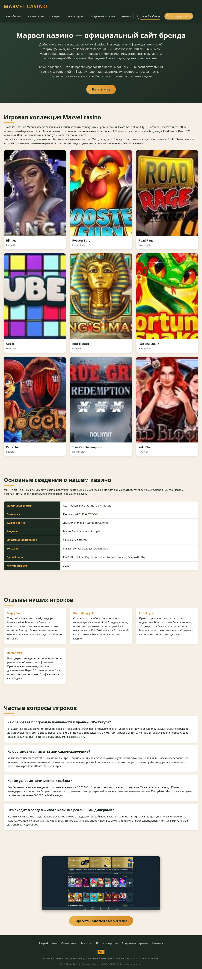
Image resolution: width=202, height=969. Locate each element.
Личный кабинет (150, 16)
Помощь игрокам (75, 16)
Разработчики (14, 16)
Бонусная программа (103, 16)
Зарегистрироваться (179, 16)
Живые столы (36, 16)
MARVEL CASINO (25, 6)
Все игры (54, 16)
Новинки (126, 16)
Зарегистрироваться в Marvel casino (101, 921)
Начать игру (101, 89)
